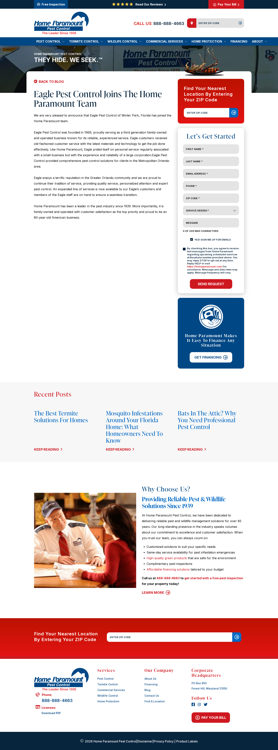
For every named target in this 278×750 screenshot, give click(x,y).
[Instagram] (200, 705)
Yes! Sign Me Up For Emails (212, 239)
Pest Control (105, 678)
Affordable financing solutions (168, 569)
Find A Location (154, 701)
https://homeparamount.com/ (205, 266)
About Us (150, 678)
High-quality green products (167, 558)
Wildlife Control (107, 695)
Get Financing (208, 357)
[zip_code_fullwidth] (236, 637)
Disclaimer (144, 741)
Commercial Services (111, 690)
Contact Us (151, 695)
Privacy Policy (164, 741)
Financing (151, 684)
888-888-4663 (168, 23)
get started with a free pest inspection (213, 578)
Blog (147, 690)
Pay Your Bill (227, 4)
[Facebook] (194, 705)
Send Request (211, 284)
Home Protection (108, 701)
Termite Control (107, 684)
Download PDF (51, 713)
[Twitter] (205, 705)
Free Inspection (53, 4)
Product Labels (187, 741)
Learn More (153, 593)
